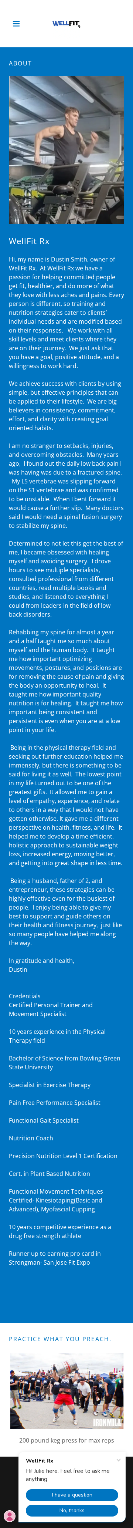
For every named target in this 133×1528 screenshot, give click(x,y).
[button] (17, 23)
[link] (66, 23)
